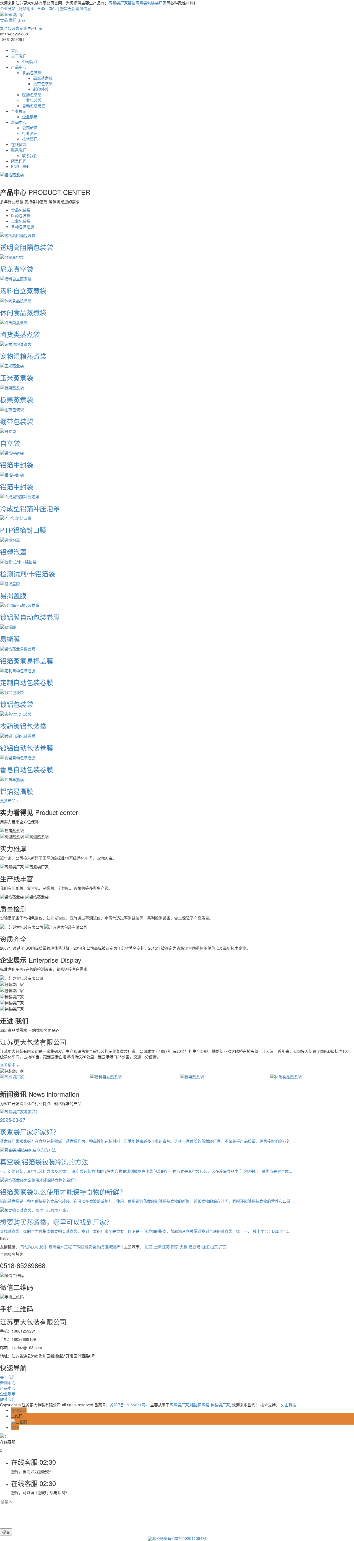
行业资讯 (30, 133)
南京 (175, 1246)
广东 (223, 1246)
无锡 (184, 1246)
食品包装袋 (31, 72)
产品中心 (19, 67)
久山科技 (288, 1404)
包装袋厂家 (156, 3)
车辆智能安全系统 (88, 1246)
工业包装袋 (31, 100)
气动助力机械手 (34, 1246)
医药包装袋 (31, 94)
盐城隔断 (113, 1246)
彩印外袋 (41, 89)
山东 (214, 1246)
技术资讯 (30, 139)
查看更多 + (9, 1065)
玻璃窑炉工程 (60, 1246)
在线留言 (19, 144)
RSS (41, 8)
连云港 (194, 1246)
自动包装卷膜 (33, 105)
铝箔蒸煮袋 (137, 3)
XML (53, 8)
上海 (157, 1246)
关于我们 (19, 56)
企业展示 (19, 111)
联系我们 (19, 150)
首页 (15, 50)
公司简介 (30, 61)
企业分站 (7, 8)
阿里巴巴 (19, 161)
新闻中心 (19, 122)
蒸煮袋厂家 (118, 3)
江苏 (166, 1246)
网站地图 (26, 8)
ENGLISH (19, 166)
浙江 (205, 1246)
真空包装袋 (43, 83)
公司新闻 (30, 127)
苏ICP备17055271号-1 (129, 1404)
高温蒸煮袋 (43, 78)
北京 (148, 1246)
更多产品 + (9, 800)
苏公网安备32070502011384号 (179, 1538)
